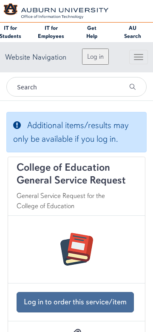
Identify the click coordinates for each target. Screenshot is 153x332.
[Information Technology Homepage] (56, 10)
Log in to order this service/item (75, 301)
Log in (95, 56)
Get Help (91, 32)
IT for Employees (51, 32)
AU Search (132, 32)
